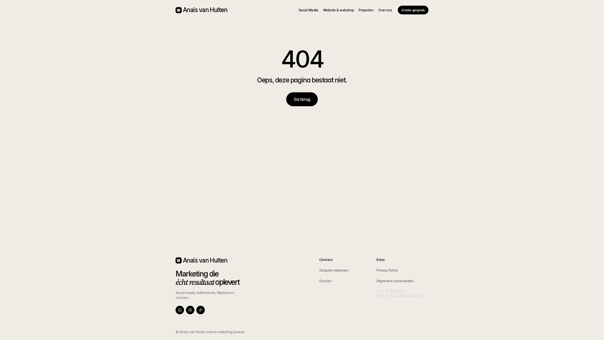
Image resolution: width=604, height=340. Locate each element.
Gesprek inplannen (333, 270)
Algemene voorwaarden (395, 281)
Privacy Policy (387, 270)
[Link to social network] (180, 310)
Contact (325, 281)
